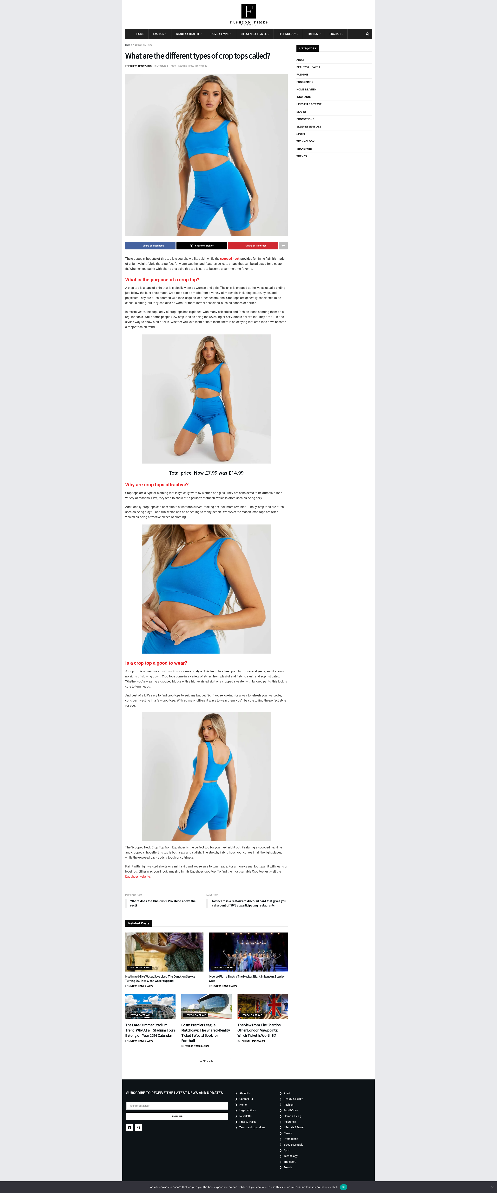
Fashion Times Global (140, 65)
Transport (304, 148)
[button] (206, 500)
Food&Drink (304, 82)
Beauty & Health (187, 34)
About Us (244, 1093)
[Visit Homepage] (248, 14)
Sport (300, 133)
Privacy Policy (247, 1121)
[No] (492, 1187)
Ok (343, 1187)
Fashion (158, 34)
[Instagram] (138, 1127)
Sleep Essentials (308, 126)
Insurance (303, 96)
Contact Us (246, 1098)
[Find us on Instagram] (358, 34)
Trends (312, 34)
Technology (287, 34)
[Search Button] (367, 34)
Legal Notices (247, 1110)
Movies (301, 111)
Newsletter (245, 1116)
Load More (206, 1061)
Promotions (305, 119)
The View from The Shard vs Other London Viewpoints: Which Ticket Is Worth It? (259, 1030)
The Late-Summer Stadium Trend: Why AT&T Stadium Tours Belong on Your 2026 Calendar (150, 1030)
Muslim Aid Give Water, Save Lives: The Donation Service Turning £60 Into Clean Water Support (160, 978)
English (335, 34)
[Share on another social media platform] (283, 245)
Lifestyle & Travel (254, 34)
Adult (300, 59)
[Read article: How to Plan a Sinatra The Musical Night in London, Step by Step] (248, 952)
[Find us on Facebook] (351, 34)
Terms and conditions (252, 1127)
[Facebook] (129, 1127)
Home (140, 34)
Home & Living (219, 34)
